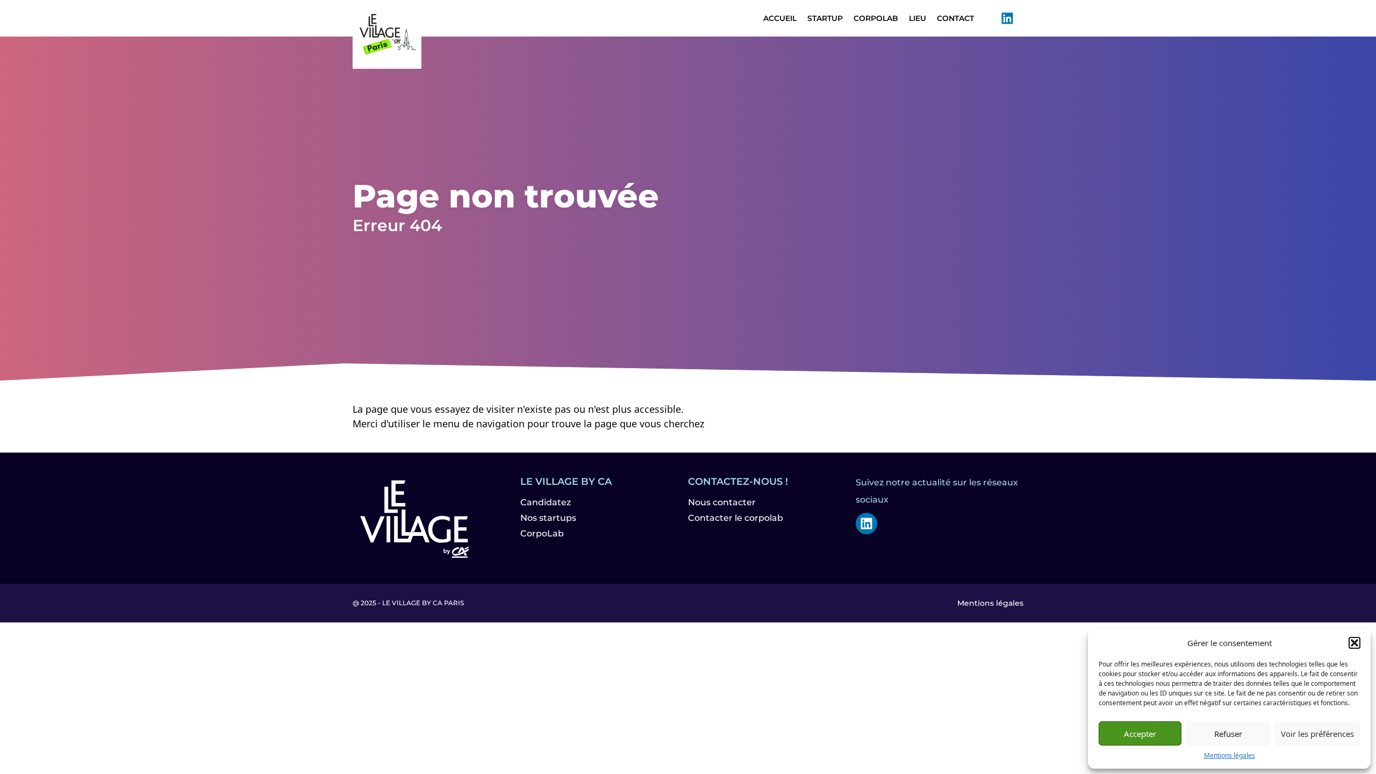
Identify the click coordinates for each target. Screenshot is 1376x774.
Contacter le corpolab (735, 518)
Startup (825, 18)
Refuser (1228, 733)
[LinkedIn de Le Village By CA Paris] (1007, 18)
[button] (1354, 642)
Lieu (917, 18)
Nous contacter (722, 502)
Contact (955, 18)
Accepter (1140, 733)
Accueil (780, 18)
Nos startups (548, 518)
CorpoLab (876, 18)
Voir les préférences (1317, 733)
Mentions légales (1229, 755)
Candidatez (545, 502)
